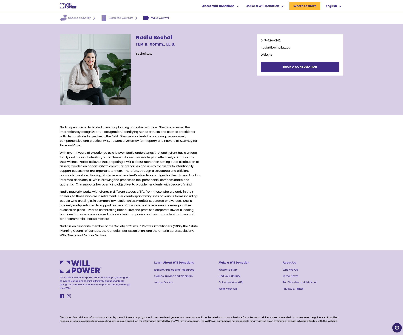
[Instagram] (69, 296)
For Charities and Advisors (300, 282)
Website (266, 54)
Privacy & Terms (293, 288)
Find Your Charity (229, 275)
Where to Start (304, 6)
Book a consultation (300, 66)
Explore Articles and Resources (174, 269)
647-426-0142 (271, 40)
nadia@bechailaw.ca (275, 47)
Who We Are (290, 269)
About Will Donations (218, 6)
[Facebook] (62, 296)
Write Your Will (228, 288)
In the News (290, 275)
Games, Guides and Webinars (173, 275)
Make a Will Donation (263, 6)
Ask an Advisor (163, 282)
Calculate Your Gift (231, 282)
